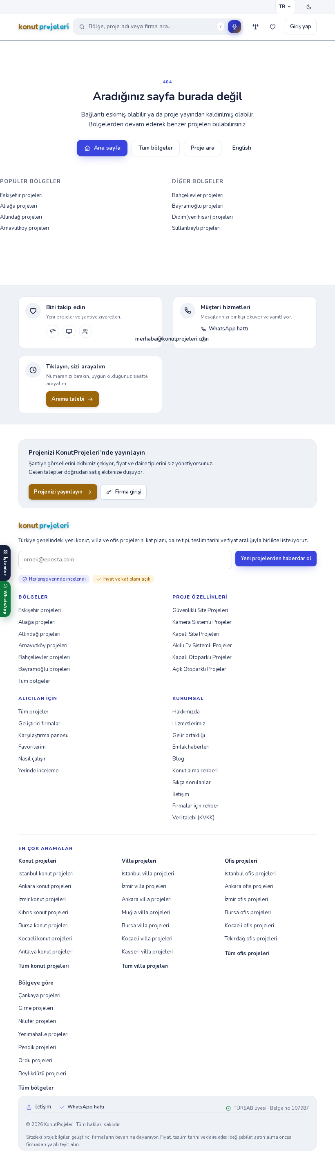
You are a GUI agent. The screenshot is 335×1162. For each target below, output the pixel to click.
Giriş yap (300, 26)
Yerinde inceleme (38, 770)
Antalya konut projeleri (45, 952)
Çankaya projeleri (39, 995)
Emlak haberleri (191, 747)
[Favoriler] (272, 26)
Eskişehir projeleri (21, 195)
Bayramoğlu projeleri (197, 206)
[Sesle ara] (234, 26)
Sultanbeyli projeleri (196, 228)
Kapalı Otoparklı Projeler (202, 657)
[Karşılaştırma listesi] (255, 26)
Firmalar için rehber (195, 806)
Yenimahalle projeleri (43, 1034)
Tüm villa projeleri (145, 966)
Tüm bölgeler (155, 148)
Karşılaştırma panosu (43, 735)
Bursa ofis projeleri (248, 912)
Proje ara (202, 148)
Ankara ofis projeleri (249, 886)
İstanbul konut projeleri (46, 873)
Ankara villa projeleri (147, 899)
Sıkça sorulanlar (191, 782)
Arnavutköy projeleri (24, 228)
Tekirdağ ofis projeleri (251, 938)
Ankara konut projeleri (44, 886)
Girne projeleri (35, 1008)
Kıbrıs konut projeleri (43, 912)
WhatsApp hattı (228, 328)
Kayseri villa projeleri (147, 952)
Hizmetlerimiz (188, 723)
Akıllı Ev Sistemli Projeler (202, 645)
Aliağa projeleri (18, 206)
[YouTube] (69, 331)
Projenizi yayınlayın (58, 492)
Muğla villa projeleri (146, 912)
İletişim (180, 794)
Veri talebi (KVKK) (193, 817)
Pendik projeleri (37, 1047)
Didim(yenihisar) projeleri (202, 217)
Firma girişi (128, 492)
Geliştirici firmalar (39, 723)
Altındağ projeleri (21, 217)
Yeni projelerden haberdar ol (276, 558)
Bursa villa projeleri (145, 925)
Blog (178, 759)
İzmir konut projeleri (42, 899)
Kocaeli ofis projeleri (249, 925)
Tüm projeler (33, 712)
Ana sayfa (107, 148)
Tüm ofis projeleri (247, 953)
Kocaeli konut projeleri (45, 938)
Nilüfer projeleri (37, 1021)
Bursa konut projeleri (43, 925)
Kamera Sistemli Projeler (202, 622)
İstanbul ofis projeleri (250, 873)
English (241, 148)
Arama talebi (67, 399)
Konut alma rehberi (195, 770)
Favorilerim (32, 747)
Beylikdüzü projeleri (42, 1073)
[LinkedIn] (85, 331)
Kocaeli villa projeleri (147, 938)
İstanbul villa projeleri (148, 873)
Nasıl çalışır (32, 759)
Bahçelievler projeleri (197, 195)
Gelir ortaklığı (188, 735)
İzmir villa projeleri (144, 886)
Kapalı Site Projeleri (195, 634)
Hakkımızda (186, 712)
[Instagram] (52, 331)
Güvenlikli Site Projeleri (200, 610)
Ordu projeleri (35, 1060)
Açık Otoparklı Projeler (199, 669)
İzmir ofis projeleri (246, 899)
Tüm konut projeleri (43, 966)
